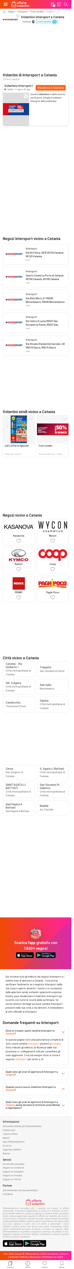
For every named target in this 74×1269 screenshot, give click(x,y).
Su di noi (7, 1145)
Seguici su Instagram (13, 1171)
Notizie (6, 1153)
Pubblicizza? (9, 1130)
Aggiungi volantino (12, 1149)
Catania (10, 1033)
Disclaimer (53, 1254)
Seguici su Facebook (13, 1167)
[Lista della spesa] (59, 4)
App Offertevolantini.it (13, 1141)
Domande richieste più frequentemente (22, 1126)
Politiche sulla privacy (30, 1257)
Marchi (6, 1138)
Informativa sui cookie (52, 1257)
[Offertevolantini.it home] (20, 4)
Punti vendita (37, 12)
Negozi (11, 12)
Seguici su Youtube (12, 1175)
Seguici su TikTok (12, 1179)
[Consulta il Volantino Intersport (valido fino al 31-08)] (16, 109)
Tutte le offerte (10, 1134)
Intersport (23, 12)
